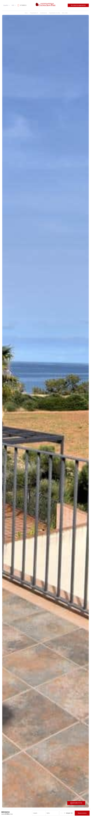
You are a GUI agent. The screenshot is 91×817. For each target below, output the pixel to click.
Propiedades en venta (54, 13)
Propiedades (34, 13)
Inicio (26, 13)
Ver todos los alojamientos (78, 5)
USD (13, 5)
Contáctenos (43, 13)
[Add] (72, 813)
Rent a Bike (65, 13)
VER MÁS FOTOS (77, 803)
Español (5, 5)
